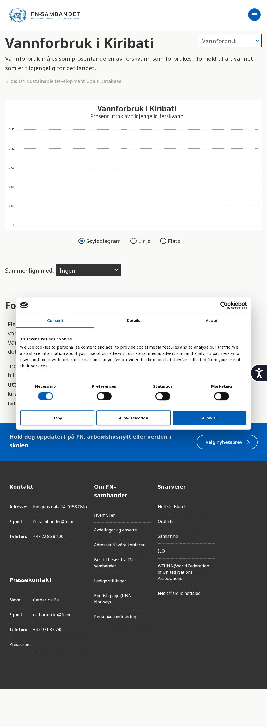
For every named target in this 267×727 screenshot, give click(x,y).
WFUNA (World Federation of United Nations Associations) (183, 572)
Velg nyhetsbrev (228, 442)
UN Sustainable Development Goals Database (70, 81)
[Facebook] (253, 486)
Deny (57, 417)
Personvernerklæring (115, 617)
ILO (161, 551)
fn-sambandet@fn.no (53, 521)
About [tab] (212, 320)
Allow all (210, 417)
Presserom (20, 644)
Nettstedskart (171, 506)
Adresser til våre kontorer (119, 545)
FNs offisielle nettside (179, 593)
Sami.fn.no (168, 536)
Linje (145, 241)
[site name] (44, 15)
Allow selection (133, 417)
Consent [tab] (55, 320)
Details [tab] (134, 320)
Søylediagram (104, 241)
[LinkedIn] (253, 515)
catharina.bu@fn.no (52, 615)
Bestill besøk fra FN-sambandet (114, 563)
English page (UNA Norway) (112, 599)
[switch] (104, 396)
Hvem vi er (104, 515)
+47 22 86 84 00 (48, 536)
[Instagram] (253, 501)
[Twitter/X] (253, 530)
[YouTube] (253, 545)
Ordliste (166, 521)
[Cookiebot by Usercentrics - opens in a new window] (224, 305)
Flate (174, 241)
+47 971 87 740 (47, 629)
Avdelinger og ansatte (115, 530)
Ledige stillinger (110, 581)
